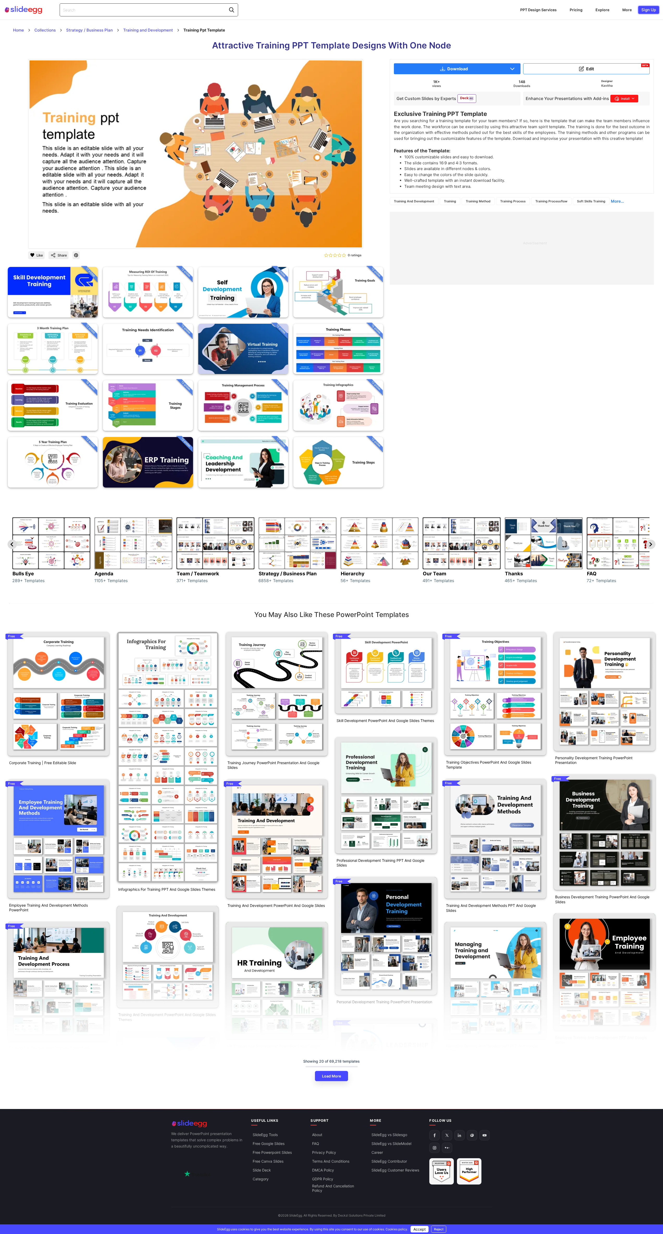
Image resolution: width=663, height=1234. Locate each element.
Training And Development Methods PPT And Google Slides (491, 908)
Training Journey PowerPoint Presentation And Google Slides (273, 765)
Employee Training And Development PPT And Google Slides (601, 1040)
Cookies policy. (397, 1229)
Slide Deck (262, 1170)
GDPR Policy (322, 1179)
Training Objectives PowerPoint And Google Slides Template (488, 764)
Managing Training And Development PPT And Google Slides (492, 1048)
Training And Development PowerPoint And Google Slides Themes (167, 1017)
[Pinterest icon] (76, 255)
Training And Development (414, 201)
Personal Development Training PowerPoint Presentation (384, 1002)
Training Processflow (551, 201)
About (317, 1134)
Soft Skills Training (591, 201)
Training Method (478, 201)
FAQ (315, 1143)
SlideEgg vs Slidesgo (389, 1134)
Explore (602, 10)
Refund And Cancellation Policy (333, 1188)
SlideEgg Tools (265, 1134)
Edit (617, 67)
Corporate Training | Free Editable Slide (42, 763)
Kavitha (607, 86)
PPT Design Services (538, 10)
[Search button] (231, 10)
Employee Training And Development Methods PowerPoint (48, 907)
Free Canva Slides (268, 1161)
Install (625, 99)
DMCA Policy (323, 1170)
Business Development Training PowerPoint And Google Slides (602, 899)
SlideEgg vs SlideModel (391, 1143)
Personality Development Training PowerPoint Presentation (594, 760)
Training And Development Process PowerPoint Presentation (49, 1050)
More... (617, 201)
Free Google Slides (268, 1143)
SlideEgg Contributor (389, 1161)
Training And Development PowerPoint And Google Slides (276, 905)
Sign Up (648, 9)
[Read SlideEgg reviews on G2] (441, 1171)
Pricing (576, 10)
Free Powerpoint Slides (272, 1152)
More (627, 10)
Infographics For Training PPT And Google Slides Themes (166, 889)
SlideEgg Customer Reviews (395, 1170)
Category (261, 1179)
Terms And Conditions (330, 1161)
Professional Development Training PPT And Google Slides (380, 863)
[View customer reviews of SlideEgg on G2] (469, 1171)
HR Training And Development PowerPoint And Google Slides (273, 1048)
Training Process (513, 201)
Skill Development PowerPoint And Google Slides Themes (385, 720)
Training (450, 201)
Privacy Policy (324, 1152)
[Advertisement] (522, 248)
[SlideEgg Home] (207, 1123)
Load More (331, 1076)
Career (377, 1152)
